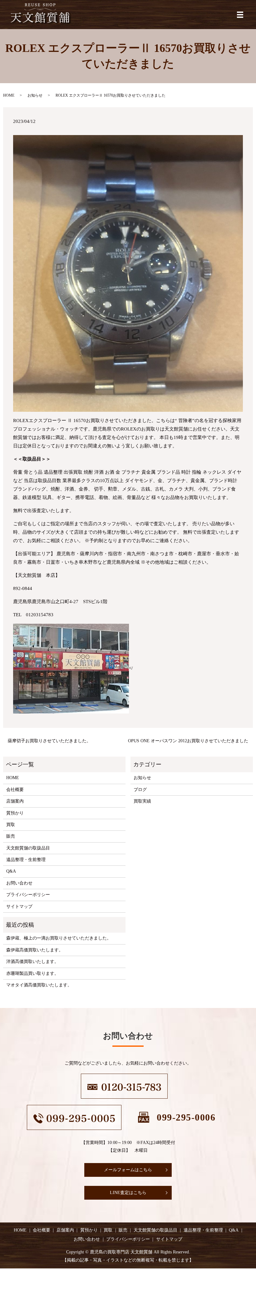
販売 (10, 836)
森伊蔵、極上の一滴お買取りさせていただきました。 (58, 938)
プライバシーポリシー (28, 894)
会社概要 (15, 789)
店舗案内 (15, 801)
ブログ (140, 789)
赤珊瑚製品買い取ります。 (32, 973)
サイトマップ (19, 906)
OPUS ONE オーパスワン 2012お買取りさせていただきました (188, 740)
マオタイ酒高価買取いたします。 (39, 985)
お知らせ (34, 95)
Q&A (11, 871)
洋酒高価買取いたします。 (32, 961)
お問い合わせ (19, 883)
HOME (8, 95)
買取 (10, 824)
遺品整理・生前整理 (26, 859)
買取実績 (142, 801)
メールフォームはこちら (128, 1169)
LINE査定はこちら (128, 1192)
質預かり (15, 813)
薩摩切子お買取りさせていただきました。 (49, 740)
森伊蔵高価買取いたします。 (34, 950)
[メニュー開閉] (240, 15)
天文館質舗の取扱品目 (28, 848)
